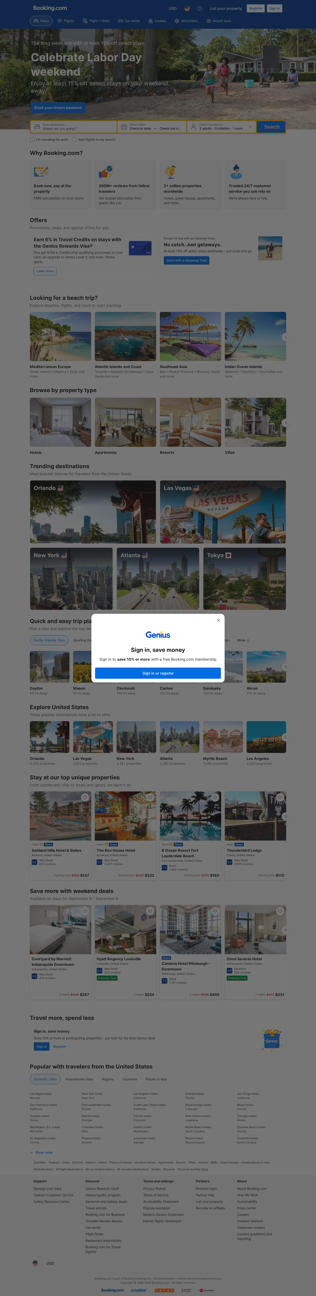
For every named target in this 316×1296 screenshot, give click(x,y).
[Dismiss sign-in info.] (218, 620)
